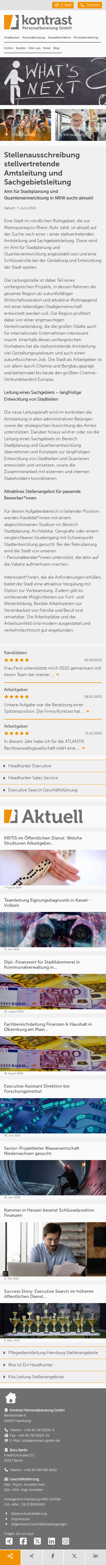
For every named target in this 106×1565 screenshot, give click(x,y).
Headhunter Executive (29, 765)
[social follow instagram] (65, 1541)
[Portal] (55, 24)
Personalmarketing (86, 37)
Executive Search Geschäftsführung (42, 790)
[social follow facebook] (23, 1541)
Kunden (21, 48)
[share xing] (31, 1557)
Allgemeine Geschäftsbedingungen (39, 1524)
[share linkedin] (95, 1557)
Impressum (20, 1519)
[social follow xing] (9, 1541)
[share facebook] (53, 1557)
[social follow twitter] (37, 1541)
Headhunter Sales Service (33, 777)
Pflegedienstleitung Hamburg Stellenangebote (53, 1352)
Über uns (34, 48)
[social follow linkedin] (51, 1541)
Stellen (8, 48)
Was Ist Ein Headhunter (30, 1364)
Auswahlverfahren (59, 37)
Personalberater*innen (29, 557)
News (47, 48)
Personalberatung (33, 37)
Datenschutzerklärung (29, 1514)
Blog (56, 48)
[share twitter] (74, 1557)
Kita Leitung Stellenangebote (36, 1376)
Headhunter (12, 37)
